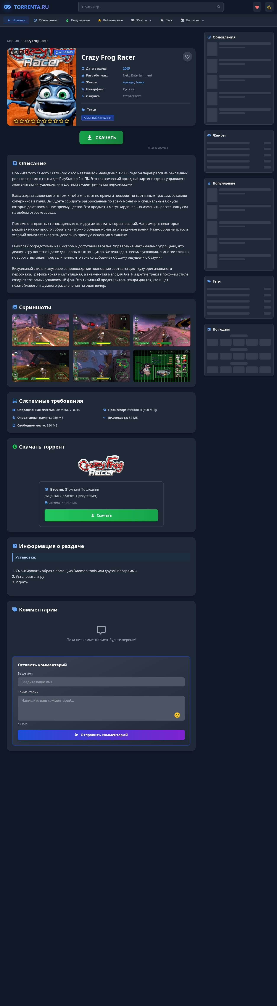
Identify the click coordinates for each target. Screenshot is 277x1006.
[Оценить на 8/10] (55, 121)
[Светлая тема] (269, 7)
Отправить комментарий (104, 734)
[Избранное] (257, 7)
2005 (126, 68)
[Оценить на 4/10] (33, 121)
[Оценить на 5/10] (38, 121)
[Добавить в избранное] (187, 57)
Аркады (128, 82)
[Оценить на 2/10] (21, 121)
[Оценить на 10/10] (66, 121)
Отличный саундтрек (97, 117)
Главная (13, 41)
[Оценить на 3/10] (27, 121)
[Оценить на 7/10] (50, 121)
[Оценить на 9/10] (61, 121)
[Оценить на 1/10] (16, 121)
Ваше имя (25, 673)
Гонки (140, 82)
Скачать (104, 515)
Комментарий (28, 692)
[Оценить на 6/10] (44, 121)
